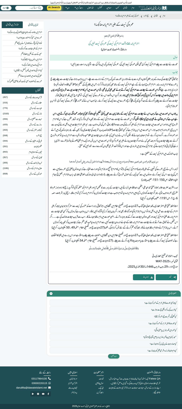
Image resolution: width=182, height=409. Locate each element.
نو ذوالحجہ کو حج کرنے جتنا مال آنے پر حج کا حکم (28, 43)
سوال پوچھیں (99, 383)
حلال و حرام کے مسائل (34, 168)
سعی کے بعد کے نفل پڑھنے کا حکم (31, 54)
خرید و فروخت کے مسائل (34, 163)
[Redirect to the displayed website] (48, 393)
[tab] (33, 25)
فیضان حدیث (72, 388)
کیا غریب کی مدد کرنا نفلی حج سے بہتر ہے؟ (163, 310)
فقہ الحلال (90, 8)
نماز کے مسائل (37, 114)
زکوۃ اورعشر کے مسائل (34, 130)
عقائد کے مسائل (36, 103)
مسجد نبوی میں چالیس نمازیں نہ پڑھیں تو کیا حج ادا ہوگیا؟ (159, 337)
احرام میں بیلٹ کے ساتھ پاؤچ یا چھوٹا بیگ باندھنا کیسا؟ (24, 32)
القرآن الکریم (72, 383)
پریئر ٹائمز (74, 392)
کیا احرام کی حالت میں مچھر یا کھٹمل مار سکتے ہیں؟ (28, 70)
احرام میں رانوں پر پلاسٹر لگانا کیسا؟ (31, 59)
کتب (117, 8)
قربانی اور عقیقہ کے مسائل (33, 141)
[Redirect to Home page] (152, 8)
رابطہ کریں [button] (79, 8)
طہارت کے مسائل (35, 108)
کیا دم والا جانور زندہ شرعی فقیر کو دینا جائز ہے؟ (161, 351)
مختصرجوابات (38, 147)
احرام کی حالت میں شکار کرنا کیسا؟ (32, 65)
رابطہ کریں (100, 392)
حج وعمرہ (146, 16)
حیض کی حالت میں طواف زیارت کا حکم (30, 76)
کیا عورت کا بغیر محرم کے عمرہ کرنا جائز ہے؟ (162, 323)
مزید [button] (68, 8)
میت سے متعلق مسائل (34, 119)
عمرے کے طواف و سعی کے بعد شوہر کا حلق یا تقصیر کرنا (24, 81)
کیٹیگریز (100, 8)
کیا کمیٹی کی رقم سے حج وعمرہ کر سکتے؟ (165, 317)
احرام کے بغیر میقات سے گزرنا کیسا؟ (30, 49)
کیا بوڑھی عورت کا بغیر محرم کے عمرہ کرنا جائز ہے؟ (160, 303)
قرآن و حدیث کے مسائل (33, 97)
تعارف (101, 379)
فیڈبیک (101, 388)
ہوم (133, 8)
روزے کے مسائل (35, 125)
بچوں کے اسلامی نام (35, 152)
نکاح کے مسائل (37, 157)
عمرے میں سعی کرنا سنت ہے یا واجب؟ (29, 38)
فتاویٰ (125, 8)
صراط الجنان (73, 379)
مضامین (108, 8)
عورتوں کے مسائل (35, 174)
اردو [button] (4, 8)
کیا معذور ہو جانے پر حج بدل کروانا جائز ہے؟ (163, 344)
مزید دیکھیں (114, 356)
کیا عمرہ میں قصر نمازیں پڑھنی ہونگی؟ (165, 330)
